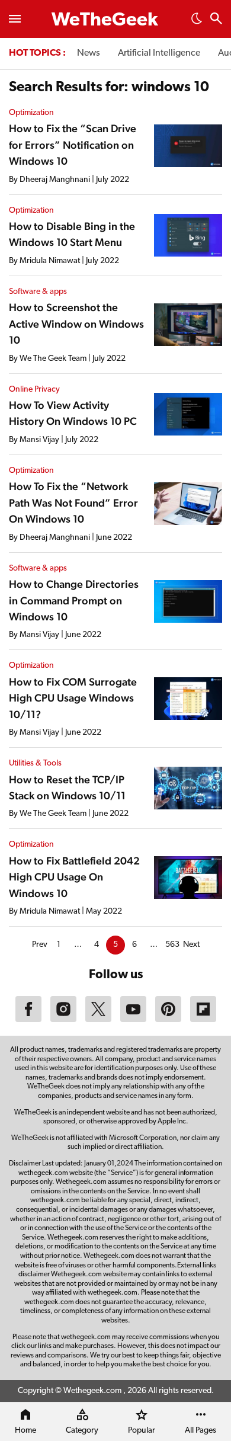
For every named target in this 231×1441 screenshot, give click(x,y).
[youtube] (133, 1019)
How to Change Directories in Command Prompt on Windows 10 (74, 600)
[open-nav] (15, 19)
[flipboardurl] (203, 1019)
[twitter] (98, 1019)
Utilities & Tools (35, 763)
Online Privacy (34, 389)
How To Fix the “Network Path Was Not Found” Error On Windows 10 (73, 502)
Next (191, 944)
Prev (39, 944)
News (88, 53)
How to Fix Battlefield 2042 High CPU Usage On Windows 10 (74, 876)
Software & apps (38, 291)
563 (172, 944)
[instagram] (63, 1019)
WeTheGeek (105, 20)
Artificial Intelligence (159, 53)
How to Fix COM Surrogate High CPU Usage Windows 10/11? (73, 697)
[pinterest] (168, 1019)
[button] (196, 22)
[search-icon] (216, 19)
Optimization (31, 112)
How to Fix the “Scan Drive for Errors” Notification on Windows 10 (72, 144)
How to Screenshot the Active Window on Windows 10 (76, 323)
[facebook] (28, 1019)
